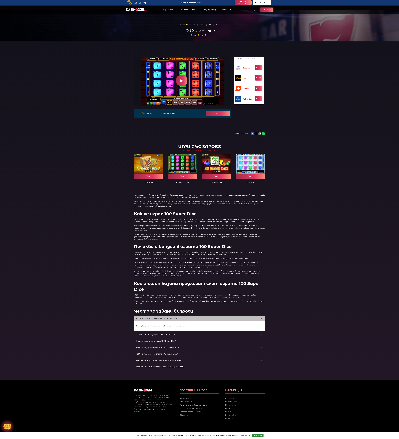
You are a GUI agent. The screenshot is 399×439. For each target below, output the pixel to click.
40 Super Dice (216, 182)
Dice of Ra (148, 182)
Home (181, 25)
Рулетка (229, 418)
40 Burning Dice (182, 182)
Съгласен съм (257, 435)
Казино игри (185, 398)
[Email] (259, 133)
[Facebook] (252, 133)
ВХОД (218, 114)
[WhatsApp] (263, 133)
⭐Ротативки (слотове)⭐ (196, 25)
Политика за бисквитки (191, 408)
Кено (227, 408)
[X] (256, 133)
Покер (228, 412)
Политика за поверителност (193, 405)
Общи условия (186, 415)
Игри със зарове (232, 405)
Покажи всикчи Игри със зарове (199, 151)
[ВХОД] (148, 164)
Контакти (227, 10)
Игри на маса (231, 402)
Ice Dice (250, 182)
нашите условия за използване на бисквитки (228, 435)
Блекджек (229, 398)
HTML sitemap (186, 402)
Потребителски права (190, 412)
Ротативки (230, 415)
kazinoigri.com (222, 295)
